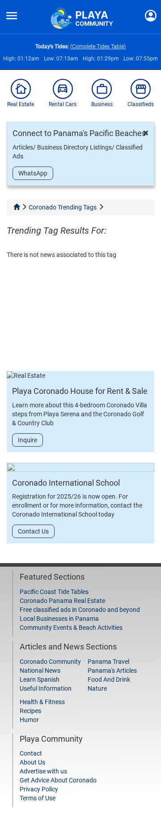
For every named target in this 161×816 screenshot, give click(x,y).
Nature (97, 688)
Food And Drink (109, 679)
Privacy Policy (39, 789)
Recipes (30, 710)
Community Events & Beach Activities (71, 627)
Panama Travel (108, 661)
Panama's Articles (112, 670)
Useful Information (46, 688)
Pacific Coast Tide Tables (54, 591)
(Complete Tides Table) (98, 46)
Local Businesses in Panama (59, 618)
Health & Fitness (42, 701)
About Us (32, 762)
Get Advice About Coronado (58, 780)
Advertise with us (43, 771)
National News (40, 670)
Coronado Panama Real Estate (62, 600)
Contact (31, 753)
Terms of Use (37, 798)
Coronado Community (50, 661)
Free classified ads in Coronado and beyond (80, 609)
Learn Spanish (39, 679)
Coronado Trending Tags (63, 207)
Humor (29, 719)
